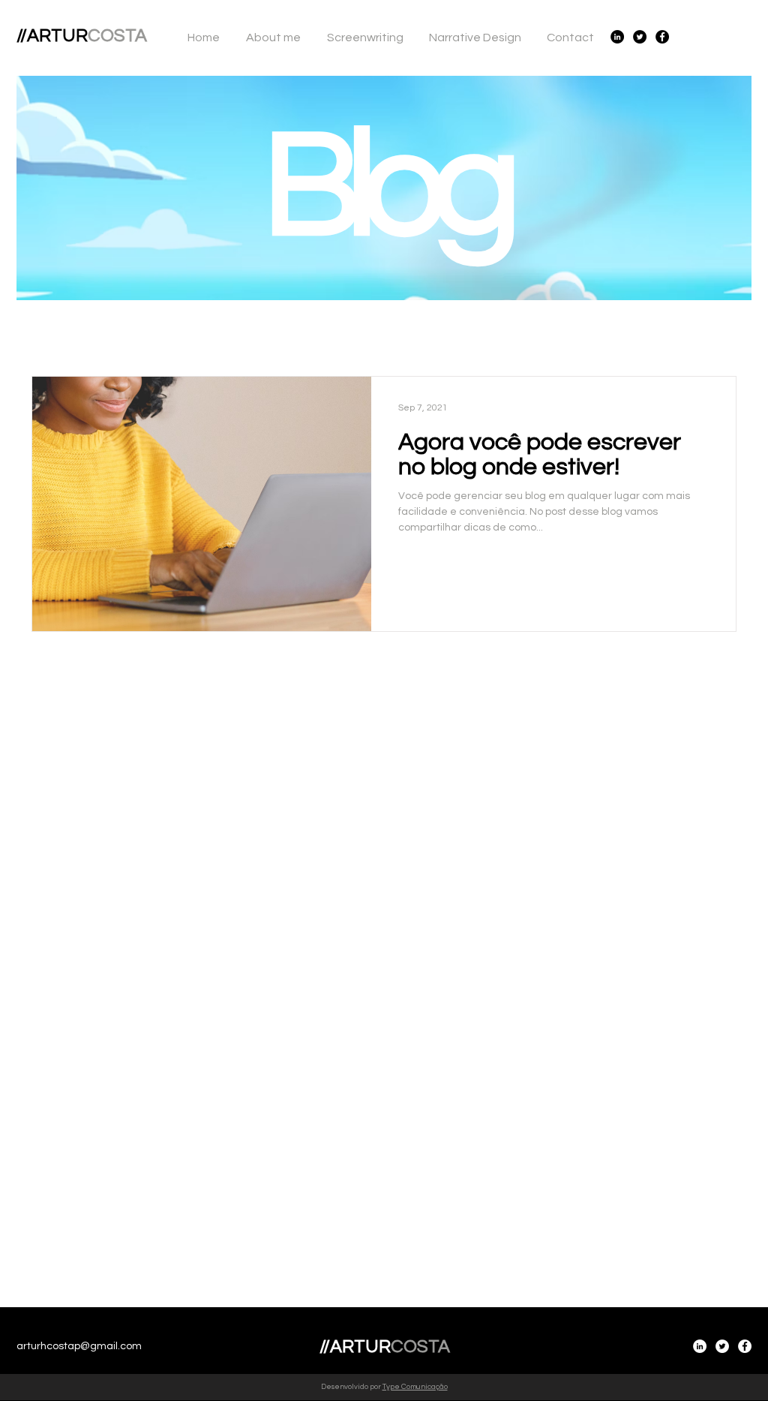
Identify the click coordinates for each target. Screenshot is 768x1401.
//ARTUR (81, 35)
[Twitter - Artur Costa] (639, 37)
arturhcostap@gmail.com (79, 1346)
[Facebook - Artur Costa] (662, 37)
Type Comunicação (415, 1386)
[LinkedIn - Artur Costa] (617, 37)
